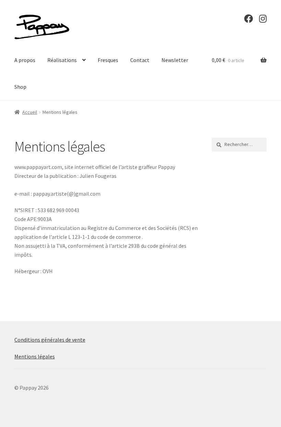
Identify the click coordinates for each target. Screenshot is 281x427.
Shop (20, 86)
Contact (139, 60)
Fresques (108, 60)
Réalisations (62, 60)
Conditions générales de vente (49, 339)
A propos (24, 60)
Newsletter (174, 60)
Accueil (29, 112)
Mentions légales (34, 356)
